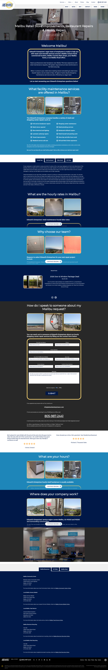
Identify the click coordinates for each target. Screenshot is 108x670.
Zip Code (67, 357)
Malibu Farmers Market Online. (63, 604)
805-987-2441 (103, 2)
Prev (52, 297)
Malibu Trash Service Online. (56, 620)
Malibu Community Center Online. (63, 588)
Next (56, 297)
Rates (73, 6)
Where (102, 6)
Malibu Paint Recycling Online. (62, 652)
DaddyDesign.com (103, 666)
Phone (67, 342)
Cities (69, 2)
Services (62, 2)
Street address (54, 349)
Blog (87, 2)
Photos (82, 2)
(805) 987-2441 (26, 660)
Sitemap (98, 665)
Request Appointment (53, 35)
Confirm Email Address (67, 364)
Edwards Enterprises (7, 5)
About (76, 2)
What (66, 6)
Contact (93, 2)
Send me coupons (50, 387)
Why (80, 6)
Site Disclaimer (103, 665)
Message (54, 371)
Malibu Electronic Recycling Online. (62, 636)
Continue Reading (53, 224)
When (95, 6)
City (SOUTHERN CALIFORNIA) (41, 357)
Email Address (41, 364)
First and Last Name (41, 342)
